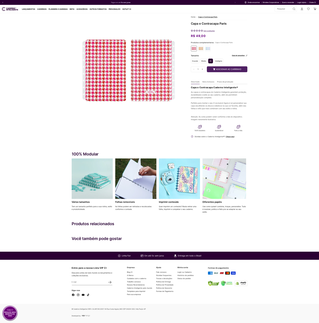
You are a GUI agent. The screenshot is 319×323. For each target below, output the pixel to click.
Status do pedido (184, 278)
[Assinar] (110, 282)
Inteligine (218, 61)
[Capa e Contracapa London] (207, 48)
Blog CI (129, 272)
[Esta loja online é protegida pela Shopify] (241, 285)
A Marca (130, 275)
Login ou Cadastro (184, 272)
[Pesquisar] (294, 9)
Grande (195, 61)
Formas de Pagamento (164, 291)
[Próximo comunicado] (235, 2)
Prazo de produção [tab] (225, 82)
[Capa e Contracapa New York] (201, 48)
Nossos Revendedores (136, 285)
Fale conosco (161, 272)
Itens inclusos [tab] (208, 82)
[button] (42, 9)
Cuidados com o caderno (136, 278)
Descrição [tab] (195, 82)
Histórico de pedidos (185, 275)
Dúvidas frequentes (163, 275)
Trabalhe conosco (134, 282)
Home (193, 17)
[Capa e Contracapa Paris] (194, 48)
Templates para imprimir (136, 291)
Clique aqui (230, 137)
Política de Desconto (164, 288)
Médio (203, 61)
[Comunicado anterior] (2, 2)
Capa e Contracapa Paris (207, 17)
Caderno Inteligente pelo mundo (139, 288)
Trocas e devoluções (164, 278)
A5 (210, 61)
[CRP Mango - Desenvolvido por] (86, 316)
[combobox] (286, 9)
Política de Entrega (163, 282)
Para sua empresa (134, 294)
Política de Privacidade (164, 285)
